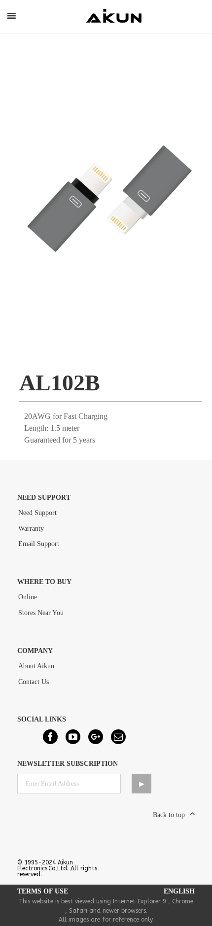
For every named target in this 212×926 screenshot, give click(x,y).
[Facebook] (50, 736)
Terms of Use (42, 891)
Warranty (31, 528)
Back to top (169, 815)
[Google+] (95, 736)
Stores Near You (41, 613)
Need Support (37, 512)
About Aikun (36, 666)
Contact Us (33, 682)
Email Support (38, 544)
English (179, 891)
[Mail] (118, 736)
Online (27, 597)
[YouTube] (73, 736)
